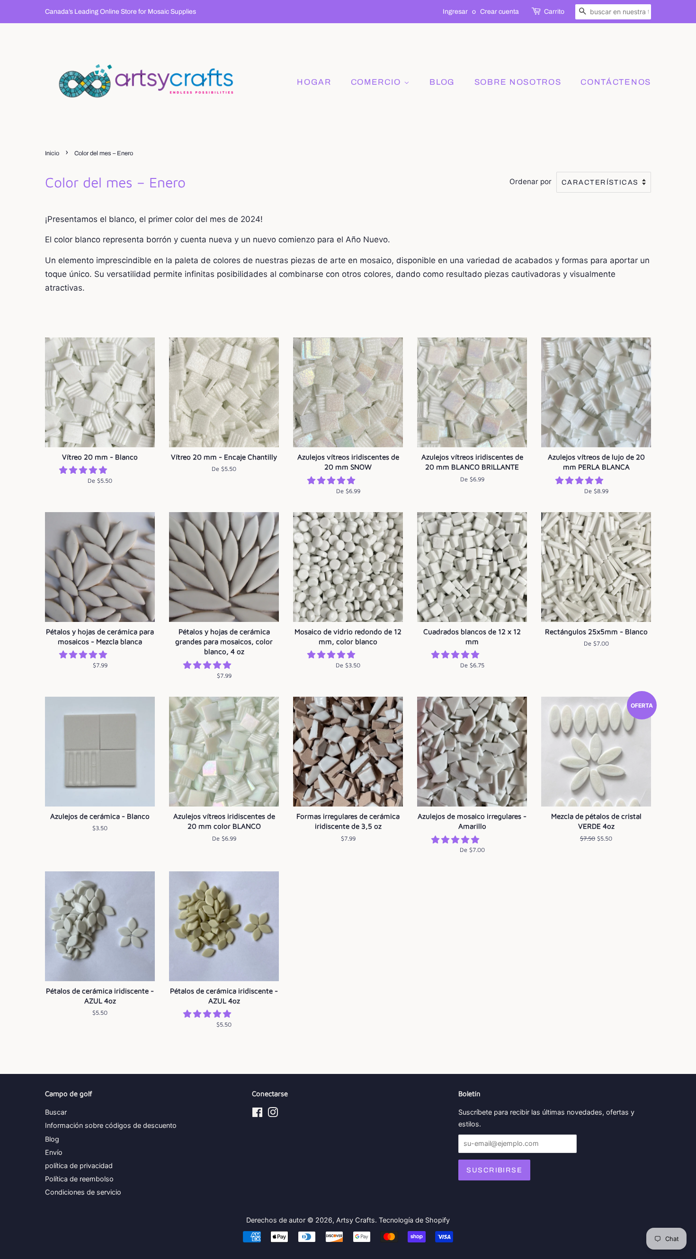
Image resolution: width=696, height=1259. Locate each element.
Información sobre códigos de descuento (111, 1125)
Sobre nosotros (518, 82)
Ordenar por (530, 181)
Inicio (52, 153)
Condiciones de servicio (83, 1192)
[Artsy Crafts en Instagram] (273, 1114)
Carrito (554, 11)
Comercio (377, 82)
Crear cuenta (499, 11)
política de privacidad (79, 1165)
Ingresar (455, 11)
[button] (84, 470)
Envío (53, 1152)
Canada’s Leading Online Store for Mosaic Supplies (120, 11)
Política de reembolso (79, 1179)
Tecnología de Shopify (414, 1220)
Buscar (56, 1112)
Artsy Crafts (355, 1220)
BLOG (442, 82)
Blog (52, 1139)
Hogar (314, 82)
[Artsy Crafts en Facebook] (257, 1114)
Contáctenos (615, 82)
